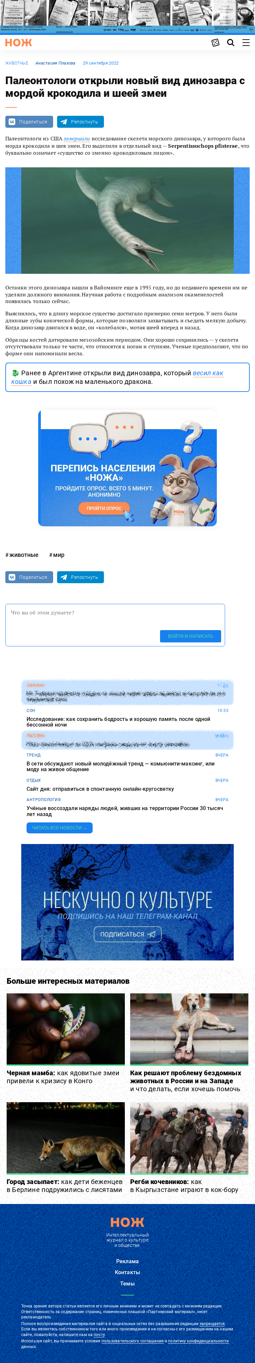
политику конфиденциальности (198, 1341)
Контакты (127, 1272)
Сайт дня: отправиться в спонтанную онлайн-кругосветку (100, 789)
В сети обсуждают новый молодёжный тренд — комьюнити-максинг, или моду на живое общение (120, 766)
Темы (127, 1283)
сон (31, 710)
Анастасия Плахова (56, 63)
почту (99, 1334)
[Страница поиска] (230, 42)
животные (16, 63)
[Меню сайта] (246, 42)
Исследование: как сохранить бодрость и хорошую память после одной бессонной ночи (118, 722)
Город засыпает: (65, 1186)
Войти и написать (190, 636)
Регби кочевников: (184, 1186)
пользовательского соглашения (133, 1341)
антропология (44, 799)
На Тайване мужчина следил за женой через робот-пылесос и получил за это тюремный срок (126, 697)
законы (35, 685)
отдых (34, 780)
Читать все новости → (59, 827)
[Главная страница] (18, 43)
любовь (35, 736)
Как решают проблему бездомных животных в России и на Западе (185, 1081)
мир (58, 554)
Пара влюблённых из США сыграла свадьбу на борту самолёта (108, 745)
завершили (77, 138)
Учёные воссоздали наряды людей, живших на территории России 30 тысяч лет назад (125, 811)
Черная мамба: (63, 1077)
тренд (34, 755)
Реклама (127, 1261)
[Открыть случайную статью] (215, 42)
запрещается (212, 1323)
